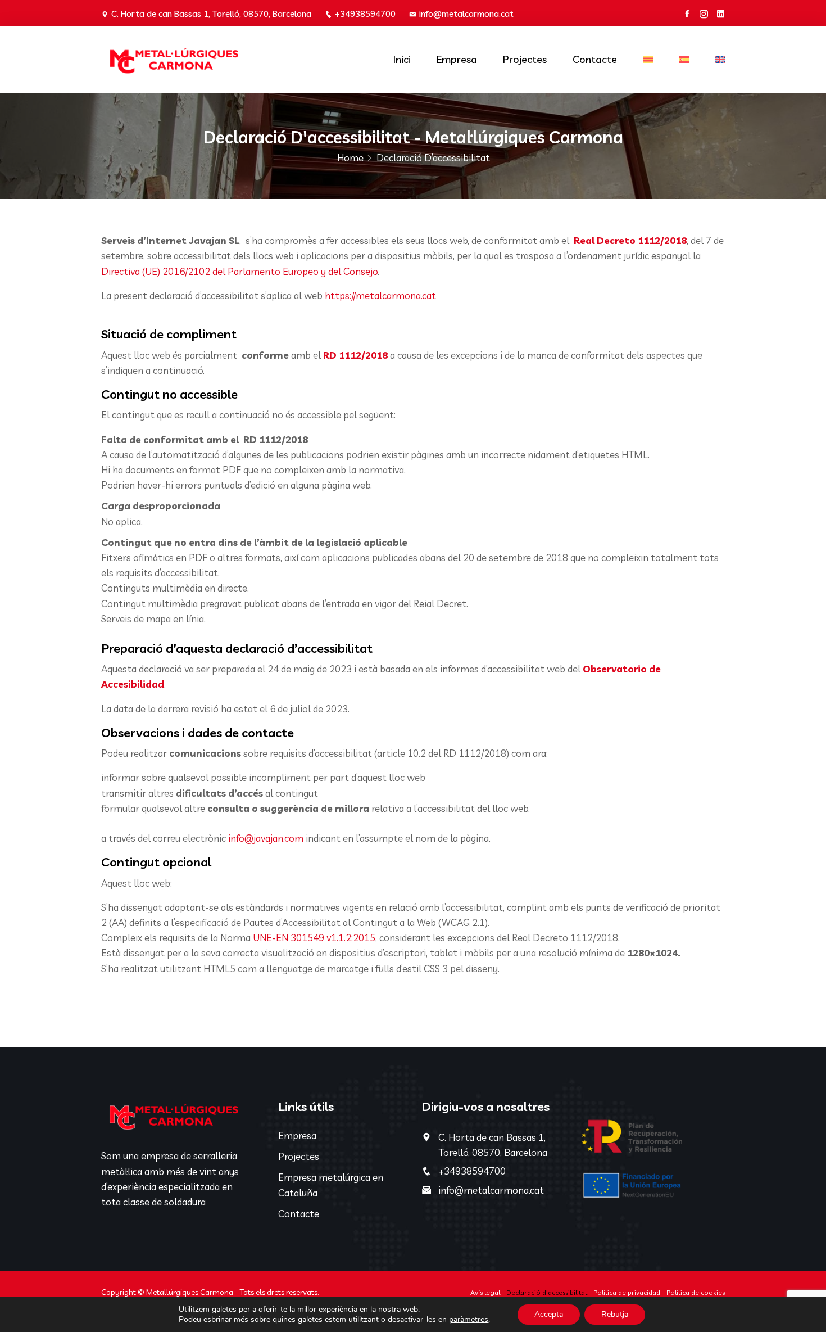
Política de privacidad (626, 1292)
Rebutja (614, 1314)
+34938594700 (365, 13)
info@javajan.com (265, 838)
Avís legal (485, 1292)
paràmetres (468, 1320)
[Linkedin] (720, 14)
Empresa (457, 59)
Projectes (525, 59)
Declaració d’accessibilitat (546, 1292)
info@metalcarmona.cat (466, 13)
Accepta (548, 1314)
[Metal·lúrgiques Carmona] (172, 60)
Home (350, 158)
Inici (402, 59)
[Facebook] (687, 14)
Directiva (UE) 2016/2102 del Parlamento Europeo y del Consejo (239, 271)
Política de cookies (695, 1292)
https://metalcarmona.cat (380, 295)
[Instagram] (704, 14)
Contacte (595, 59)
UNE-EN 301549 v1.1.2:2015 (314, 937)
